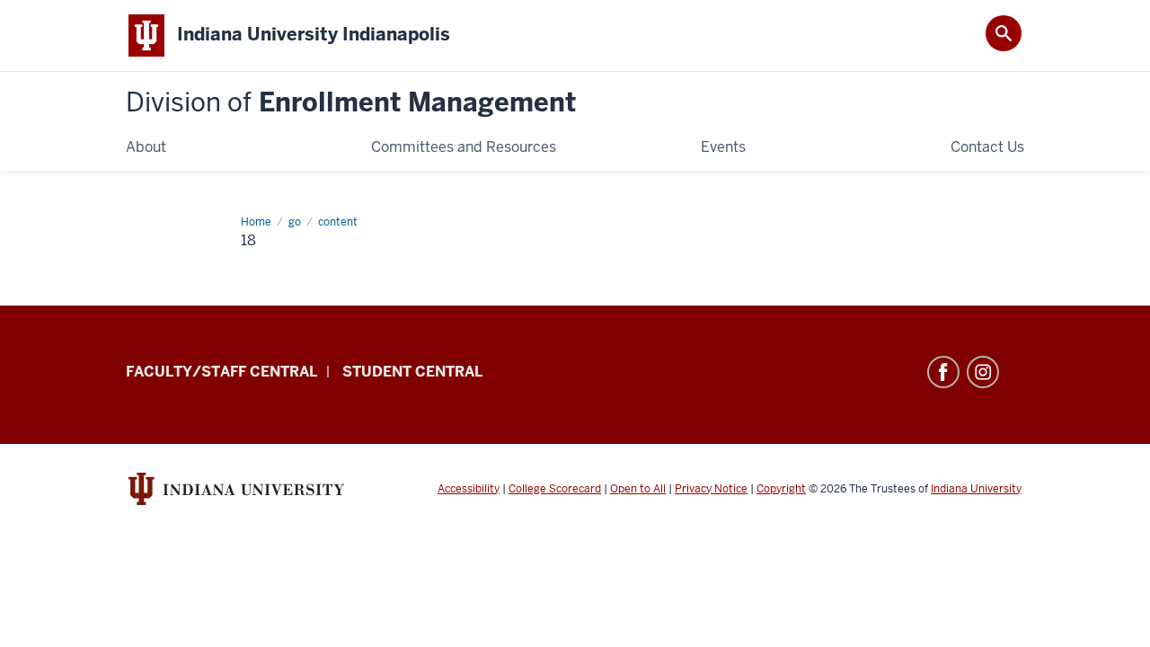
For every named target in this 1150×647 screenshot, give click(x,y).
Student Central (412, 371)
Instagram (983, 372)
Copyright (781, 489)
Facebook (943, 372)
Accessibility (469, 489)
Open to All (638, 489)
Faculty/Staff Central (221, 371)
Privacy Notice (711, 489)
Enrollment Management (351, 103)
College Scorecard (555, 489)
